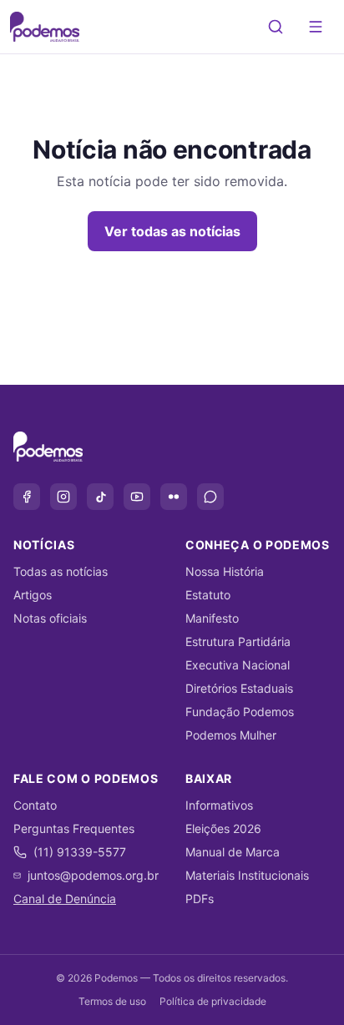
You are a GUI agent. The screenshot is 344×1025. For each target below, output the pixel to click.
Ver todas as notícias (172, 231)
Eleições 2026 (223, 828)
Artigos (32, 595)
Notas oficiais (50, 618)
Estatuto (207, 595)
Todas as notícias (60, 571)
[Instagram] (63, 496)
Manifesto (212, 618)
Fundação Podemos (239, 711)
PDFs (199, 898)
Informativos (219, 805)
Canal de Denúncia (64, 898)
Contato (35, 805)
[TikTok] (100, 496)
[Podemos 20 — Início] (44, 27)
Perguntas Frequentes (73, 828)
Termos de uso (112, 1001)
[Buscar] (275, 26)
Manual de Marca (232, 852)
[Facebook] (26, 496)
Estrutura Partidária (238, 641)
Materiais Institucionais (247, 875)
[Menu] (315, 26)
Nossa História (224, 571)
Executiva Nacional (237, 665)
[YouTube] (137, 496)
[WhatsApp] (210, 496)
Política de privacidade (212, 1001)
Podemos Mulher (230, 735)
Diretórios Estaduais (239, 688)
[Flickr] (173, 496)
